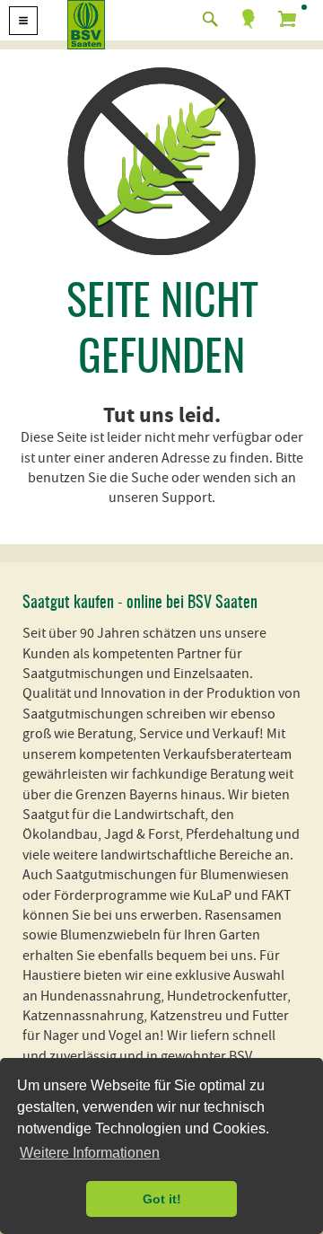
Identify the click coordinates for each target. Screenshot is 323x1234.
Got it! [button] (162, 1199)
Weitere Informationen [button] (90, 1152)
